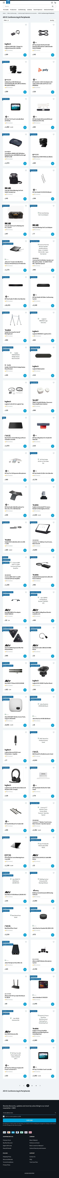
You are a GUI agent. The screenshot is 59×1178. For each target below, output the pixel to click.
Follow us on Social (34, 1143)
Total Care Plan (34, 1162)
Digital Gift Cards (7, 1145)
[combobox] (29, 6)
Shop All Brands (7, 1148)
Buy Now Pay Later (8, 1143)
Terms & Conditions (8, 1162)
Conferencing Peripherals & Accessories (27, 13)
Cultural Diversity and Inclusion (38, 1148)
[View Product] (15, 39)
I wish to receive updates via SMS (13, 1116)
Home (4, 13)
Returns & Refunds (8, 1159)
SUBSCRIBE (29, 1120)
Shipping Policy (7, 1156)
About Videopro (34, 1140)
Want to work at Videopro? (36, 1145)
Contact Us (32, 1156)
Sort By (52, 20)
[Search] (52, 6)
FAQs (31, 1159)
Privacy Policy (6, 1165)
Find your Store (7, 1140)
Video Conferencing (11, 13)
